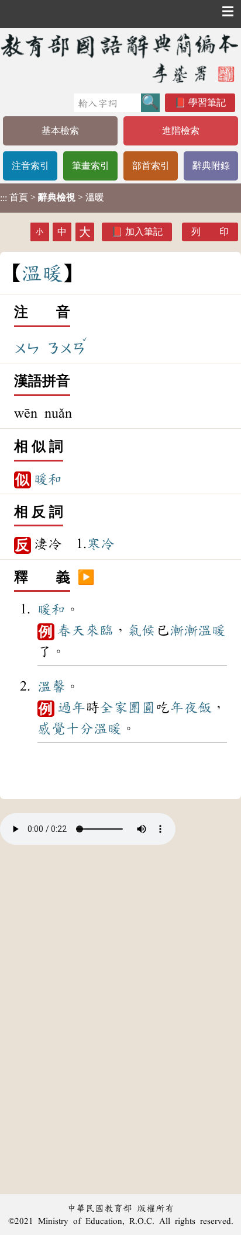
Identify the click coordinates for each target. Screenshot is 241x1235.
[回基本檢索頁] (120, 58)
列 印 (210, 232)
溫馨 (51, 686)
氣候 (142, 630)
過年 (71, 707)
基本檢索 (60, 131)
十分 (80, 728)
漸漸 (184, 630)
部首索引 (151, 166)
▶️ (86, 578)
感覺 (51, 728)
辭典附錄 (211, 166)
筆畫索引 (90, 166)
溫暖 (212, 630)
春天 (71, 630)
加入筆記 (144, 232)
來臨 (99, 630)
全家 (113, 707)
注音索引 (30, 166)
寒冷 (101, 544)
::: (3, 198)
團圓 (142, 707)
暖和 (48, 479)
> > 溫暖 (52, 197)
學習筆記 (207, 102)
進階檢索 (180, 131)
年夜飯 (191, 707)
